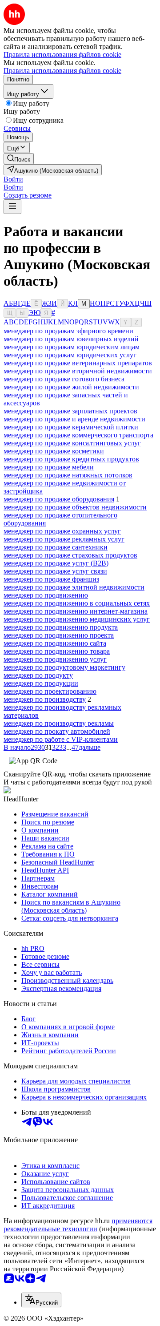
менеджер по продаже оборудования (59, 499)
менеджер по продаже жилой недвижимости (71, 387)
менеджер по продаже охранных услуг (62, 531)
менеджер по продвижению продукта (61, 627)
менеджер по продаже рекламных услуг (64, 539)
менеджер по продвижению (46, 595)
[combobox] (41, 1300)
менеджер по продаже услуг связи (55, 571)
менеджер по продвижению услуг (55, 659)
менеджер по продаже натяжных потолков (68, 475)
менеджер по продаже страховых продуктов (70, 555)
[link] (19, 158)
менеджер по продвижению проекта (59, 635)
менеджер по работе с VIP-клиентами (61, 739)
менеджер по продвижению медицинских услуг (77, 619)
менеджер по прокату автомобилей (57, 731)
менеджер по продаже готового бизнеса (64, 379)
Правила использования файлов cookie (62, 70)
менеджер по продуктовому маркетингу (64, 667)
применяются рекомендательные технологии (78, 1225)
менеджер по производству (45, 699)
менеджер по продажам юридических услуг (70, 355)
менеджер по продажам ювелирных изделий (71, 339)
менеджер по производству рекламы (59, 723)
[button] (13, 179)
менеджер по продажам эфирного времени (68, 331)
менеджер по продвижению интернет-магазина (76, 611)
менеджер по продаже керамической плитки (71, 427)
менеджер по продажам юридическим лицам (72, 347)
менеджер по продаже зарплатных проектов (70, 411)
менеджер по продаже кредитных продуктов (71, 459)
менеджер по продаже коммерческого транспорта (78, 435)
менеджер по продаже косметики (54, 451)
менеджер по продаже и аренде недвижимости (74, 419)
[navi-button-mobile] (12, 206)
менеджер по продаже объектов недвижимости (75, 507)
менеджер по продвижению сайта (55, 643)
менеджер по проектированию (50, 691)
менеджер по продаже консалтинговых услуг (72, 443)
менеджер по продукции (41, 683)
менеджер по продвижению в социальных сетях (77, 603)
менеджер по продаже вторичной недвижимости (78, 371)
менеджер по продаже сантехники (56, 547)
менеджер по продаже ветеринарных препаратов (78, 363)
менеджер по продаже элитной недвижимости (74, 587)
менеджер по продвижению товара (57, 651)
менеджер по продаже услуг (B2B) (56, 563)
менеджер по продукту (38, 675)
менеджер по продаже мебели (49, 467)
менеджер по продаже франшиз (51, 579)
